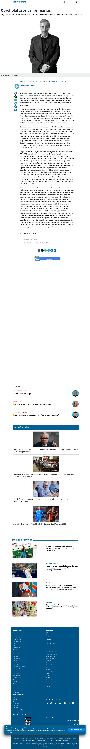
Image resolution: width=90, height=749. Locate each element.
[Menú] (77, 2)
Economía (16, 664)
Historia (24, 740)
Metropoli (16, 654)
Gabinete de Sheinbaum (16, 646)
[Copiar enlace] (15, 106)
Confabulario (17, 673)
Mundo (15, 649)
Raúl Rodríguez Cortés (21, 391)
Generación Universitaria (50, 666)
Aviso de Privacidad (71, 738)
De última (16, 685)
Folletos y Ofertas (51, 656)
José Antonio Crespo (27, 81)
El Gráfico (49, 669)
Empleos (49, 660)
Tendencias (16, 675)
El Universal (27, 242)
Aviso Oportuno (51, 658)
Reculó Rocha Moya (23, 394)
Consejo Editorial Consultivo (29, 738)
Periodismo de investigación (17, 640)
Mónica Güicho (18, 401)
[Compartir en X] (15, 96)
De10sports (49, 671)
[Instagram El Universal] (65, 703)
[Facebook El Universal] (51, 703)
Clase (14, 697)
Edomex (48, 632)
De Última (16, 703)
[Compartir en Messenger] (15, 103)
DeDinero (49, 673)
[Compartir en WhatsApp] (15, 100)
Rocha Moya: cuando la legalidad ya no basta (33, 404)
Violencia (53, 738)
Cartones (15, 662)
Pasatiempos (50, 679)
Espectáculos (17, 668)
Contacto (65, 740)
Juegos (48, 677)
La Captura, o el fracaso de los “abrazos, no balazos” (37, 415)
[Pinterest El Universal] (69, 703)
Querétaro (49, 641)
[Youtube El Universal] (60, 703)
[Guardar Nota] (15, 110)
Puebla (48, 637)
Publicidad (60, 738)
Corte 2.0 (15, 635)
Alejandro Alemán (20, 412)
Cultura (15, 671)
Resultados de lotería (50, 685)
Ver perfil (24, 87)
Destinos (15, 688)
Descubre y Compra (52, 654)
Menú (14, 683)
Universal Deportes (19, 666)
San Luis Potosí (51, 643)
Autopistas (16, 690)
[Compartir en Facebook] (15, 93)
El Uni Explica (17, 643)
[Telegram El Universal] (47, 703)
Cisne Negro (16, 712)
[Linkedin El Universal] (73, 703)
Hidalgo (48, 639)
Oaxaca (48, 635)
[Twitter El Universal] (55, 703)
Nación (15, 632)
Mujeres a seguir (18, 637)
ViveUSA (48, 675)
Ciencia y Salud (17, 677)
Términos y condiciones (54, 740)
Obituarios (49, 662)
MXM (14, 679)
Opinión (17, 386)
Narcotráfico (16, 658)
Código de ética (44, 738)
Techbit (15, 681)
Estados (15, 656)
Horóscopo (49, 682)
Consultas (16, 692)
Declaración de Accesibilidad (37, 740)
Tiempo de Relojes (18, 709)
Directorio (16, 738)
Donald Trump (17, 652)
